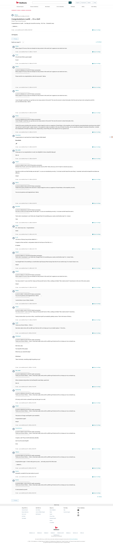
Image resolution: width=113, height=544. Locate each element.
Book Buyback (38, 514)
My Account (83, 2)
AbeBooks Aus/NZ (60, 532)
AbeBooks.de (39, 532)
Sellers (83, 6)
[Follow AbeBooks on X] (83, 513)
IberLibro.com (75, 532)
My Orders (23, 516)
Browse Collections (34, 6)
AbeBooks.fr (46, 532)
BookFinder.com (56, 535)
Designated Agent (53, 518)
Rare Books (47, 6)
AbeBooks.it (53, 532)
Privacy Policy (52, 516)
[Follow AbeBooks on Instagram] (83, 515)
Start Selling (93, 6)
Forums (51, 520)
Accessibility (52, 522)
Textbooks (73, 6)
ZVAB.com (82, 532)
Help (95, 2)
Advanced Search (20, 6)
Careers (51, 514)
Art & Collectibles (60, 6)
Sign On (77, 2)
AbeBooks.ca (68, 532)
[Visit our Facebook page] (83, 510)
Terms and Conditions (74, 539)
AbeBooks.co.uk (32, 532)
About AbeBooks (53, 509)
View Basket (24, 518)
